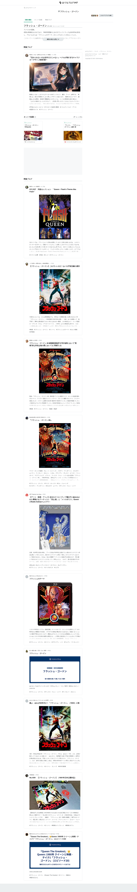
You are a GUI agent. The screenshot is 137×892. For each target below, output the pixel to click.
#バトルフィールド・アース (68, 107)
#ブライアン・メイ (57, 642)
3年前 (40, 340)
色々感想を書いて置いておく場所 (37, 650)
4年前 (45, 576)
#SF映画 (31, 332)
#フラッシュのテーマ (62, 329)
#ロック (46, 255)
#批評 (55, 409)
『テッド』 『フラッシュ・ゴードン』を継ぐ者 (72, 126)
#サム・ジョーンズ (62, 483)
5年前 (57, 834)
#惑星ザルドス (33, 109)
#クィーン (52, 329)
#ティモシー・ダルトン (69, 692)
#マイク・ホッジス (50, 483)
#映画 (31, 329)
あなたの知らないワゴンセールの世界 (38, 700)
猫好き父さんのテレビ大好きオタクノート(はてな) (42, 834)
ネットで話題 (38, 19)
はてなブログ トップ (30, 7)
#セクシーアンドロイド (43, 565)
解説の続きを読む (52, 39)
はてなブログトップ (90, 55)
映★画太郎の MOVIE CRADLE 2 (37, 417)
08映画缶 (31, 775)
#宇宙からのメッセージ (36, 107)
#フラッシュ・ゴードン (46, 109)
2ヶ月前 (54, 54)
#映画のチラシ (69, 825)
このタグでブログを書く (106, 15)
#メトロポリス (48, 567)
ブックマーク (28, 123)
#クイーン (47, 642)
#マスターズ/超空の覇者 (51, 107)
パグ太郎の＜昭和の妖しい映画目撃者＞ (39, 263)
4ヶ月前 (43, 186)
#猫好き (68, 875)
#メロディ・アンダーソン (37, 486)
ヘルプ (99, 54)
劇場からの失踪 (33, 340)
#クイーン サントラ (50, 766)
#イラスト (54, 565)
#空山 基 (32, 565)
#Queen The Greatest (51, 875)
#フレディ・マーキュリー (71, 642)
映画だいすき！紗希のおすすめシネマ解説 (40, 54)
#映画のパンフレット (58, 825)
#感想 (50, 409)
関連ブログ (48, 19)
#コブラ (56, 567)
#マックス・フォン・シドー (67, 486)
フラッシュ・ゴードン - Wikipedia (32, 126)
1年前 (52, 263)
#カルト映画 (73, 329)
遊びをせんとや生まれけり (36, 576)
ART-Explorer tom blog (35, 494)
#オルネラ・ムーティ (52, 486)
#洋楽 (41, 255)
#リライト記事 (33, 255)
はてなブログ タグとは (91, 54)
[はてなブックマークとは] (35, 117)
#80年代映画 (62, 766)
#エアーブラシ (62, 565)
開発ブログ (105, 54)
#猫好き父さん (33, 877)
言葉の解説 (28, 19)
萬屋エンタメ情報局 (34, 186)
